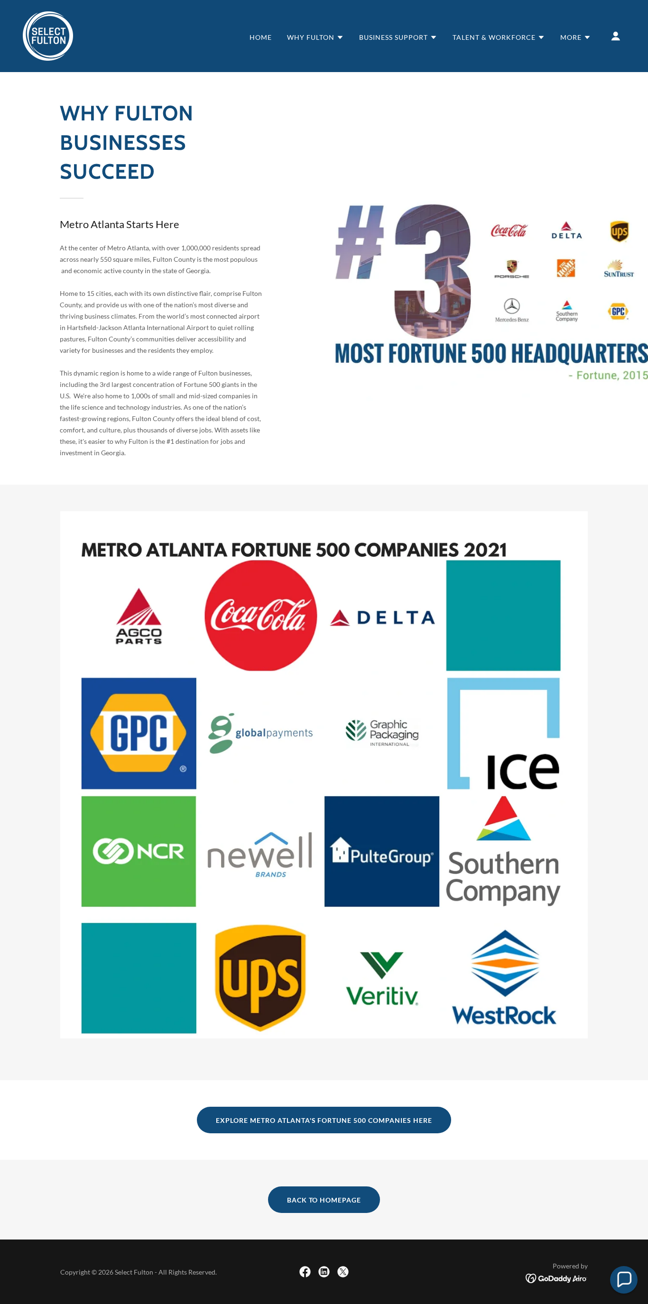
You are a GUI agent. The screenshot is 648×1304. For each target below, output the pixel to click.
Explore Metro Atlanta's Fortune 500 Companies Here (324, 1120)
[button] (315, 37)
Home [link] (261, 37)
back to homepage (324, 1200)
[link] (48, 34)
